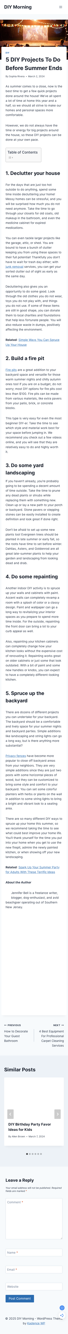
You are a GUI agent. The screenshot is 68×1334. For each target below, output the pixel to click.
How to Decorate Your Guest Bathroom (16, 1033)
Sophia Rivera (17, 76)
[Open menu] (60, 7)
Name (12, 1252)
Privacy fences (16, 756)
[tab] (27, 1154)
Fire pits (11, 370)
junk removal (14, 266)
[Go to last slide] (10, 1114)
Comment (15, 1202)
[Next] (57, 1114)
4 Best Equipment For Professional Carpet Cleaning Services (51, 1035)
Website (12, 1286)
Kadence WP (36, 1323)
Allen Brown (18, 1136)
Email (12, 1269)
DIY (8, 52)
